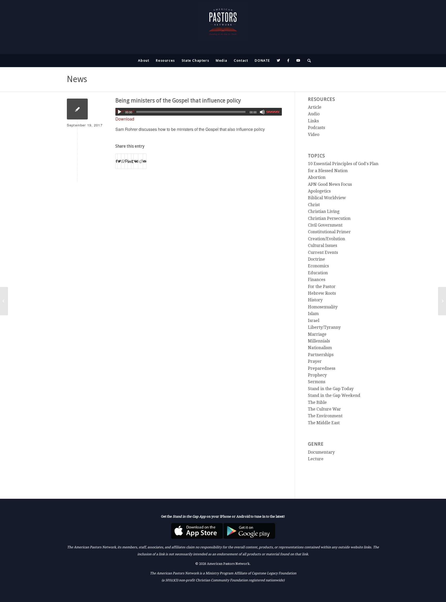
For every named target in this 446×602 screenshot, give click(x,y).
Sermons (316, 381)
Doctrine (316, 259)
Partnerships (320, 354)
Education (318, 272)
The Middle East (324, 422)
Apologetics (319, 191)
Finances (316, 279)
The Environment (325, 415)
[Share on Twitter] (119, 161)
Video (313, 134)
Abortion (316, 177)
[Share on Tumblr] (132, 161)
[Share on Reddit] (140, 161)
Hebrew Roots (322, 293)
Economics (318, 265)
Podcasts (316, 127)
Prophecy (317, 375)
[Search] (307, 60)
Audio (314, 113)
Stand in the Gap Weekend (334, 395)
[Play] (119, 112)
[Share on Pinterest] (126, 161)
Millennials (319, 341)
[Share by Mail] (144, 161)
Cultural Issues (322, 245)
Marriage (317, 334)
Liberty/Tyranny (324, 327)
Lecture (315, 458)
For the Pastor (322, 286)
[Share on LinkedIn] (129, 161)
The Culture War (324, 409)
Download (124, 119)
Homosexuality (323, 306)
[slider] (274, 112)
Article (314, 107)
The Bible (317, 402)
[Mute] (262, 112)
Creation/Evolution (326, 238)
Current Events (323, 252)
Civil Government (325, 225)
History (315, 300)
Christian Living (323, 211)
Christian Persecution (329, 218)
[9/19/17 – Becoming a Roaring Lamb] (4, 301)
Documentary (321, 452)
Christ (314, 204)
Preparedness (321, 368)
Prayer (315, 361)
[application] (198, 112)
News (77, 79)
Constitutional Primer (329, 231)
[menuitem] (144, 60)
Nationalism (320, 347)
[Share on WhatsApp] (122, 161)
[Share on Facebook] (116, 161)
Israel (313, 320)
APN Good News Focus (330, 184)
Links (313, 120)
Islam (313, 313)
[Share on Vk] (136, 161)
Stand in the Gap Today (331, 388)
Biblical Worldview (327, 197)
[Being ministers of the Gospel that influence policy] (77, 109)
